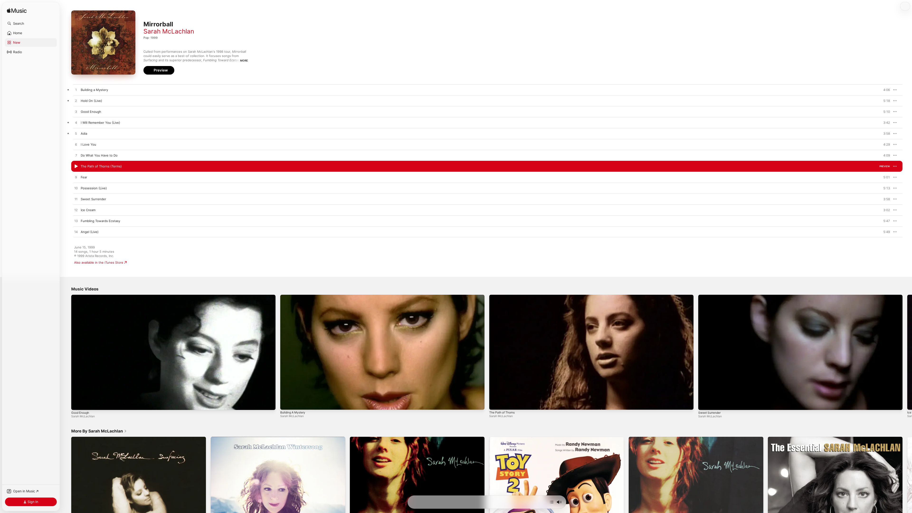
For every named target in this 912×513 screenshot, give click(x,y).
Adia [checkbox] (84, 133)
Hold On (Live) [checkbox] (91, 101)
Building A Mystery (292, 412)
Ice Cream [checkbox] (88, 210)
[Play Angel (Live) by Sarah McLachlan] (76, 232)
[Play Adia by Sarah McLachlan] (76, 134)
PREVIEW (884, 89)
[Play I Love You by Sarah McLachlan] (76, 144)
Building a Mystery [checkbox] (94, 90)
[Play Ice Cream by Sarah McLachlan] (76, 210)
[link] (99, 431)
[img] (17, 11)
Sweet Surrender (709, 412)
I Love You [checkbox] (88, 144)
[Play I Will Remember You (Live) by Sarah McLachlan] (76, 123)
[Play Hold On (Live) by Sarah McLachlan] (76, 101)
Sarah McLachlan (168, 31)
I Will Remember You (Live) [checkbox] (100, 122)
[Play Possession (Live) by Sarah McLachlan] (76, 188)
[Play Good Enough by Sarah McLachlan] (76, 112)
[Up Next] (552, 502)
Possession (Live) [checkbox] (94, 188)
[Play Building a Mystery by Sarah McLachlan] (76, 90)
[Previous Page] (66, 352)
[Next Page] (907, 352)
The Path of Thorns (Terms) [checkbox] (101, 166)
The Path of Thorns (502, 412)
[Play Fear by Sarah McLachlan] (76, 177)
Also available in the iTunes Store (98, 262)
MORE (244, 60)
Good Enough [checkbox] (91, 112)
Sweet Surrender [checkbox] (93, 199)
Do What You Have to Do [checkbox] (99, 155)
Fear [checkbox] (84, 177)
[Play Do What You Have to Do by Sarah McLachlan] (76, 155)
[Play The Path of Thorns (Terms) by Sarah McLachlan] (76, 166)
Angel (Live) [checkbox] (90, 232)
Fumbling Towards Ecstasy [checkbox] (100, 221)
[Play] (77, 404)
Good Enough (80, 412)
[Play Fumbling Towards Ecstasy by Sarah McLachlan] (76, 221)
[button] (31, 23)
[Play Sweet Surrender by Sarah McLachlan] (76, 199)
